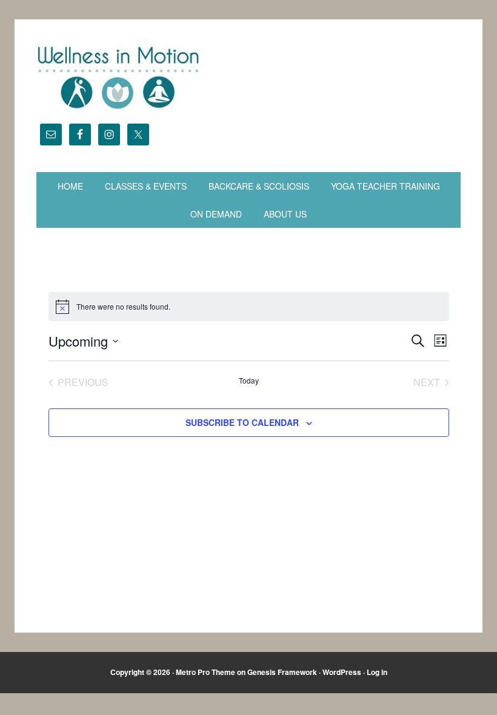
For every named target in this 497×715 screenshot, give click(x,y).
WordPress (341, 672)
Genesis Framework (282, 672)
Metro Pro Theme (205, 672)
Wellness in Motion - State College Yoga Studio (248, 77)
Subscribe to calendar (242, 422)
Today (249, 380)
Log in (377, 672)
